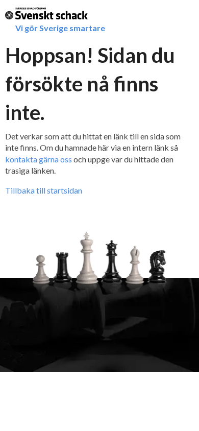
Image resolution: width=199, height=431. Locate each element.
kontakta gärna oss (38, 159)
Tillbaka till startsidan (43, 190)
